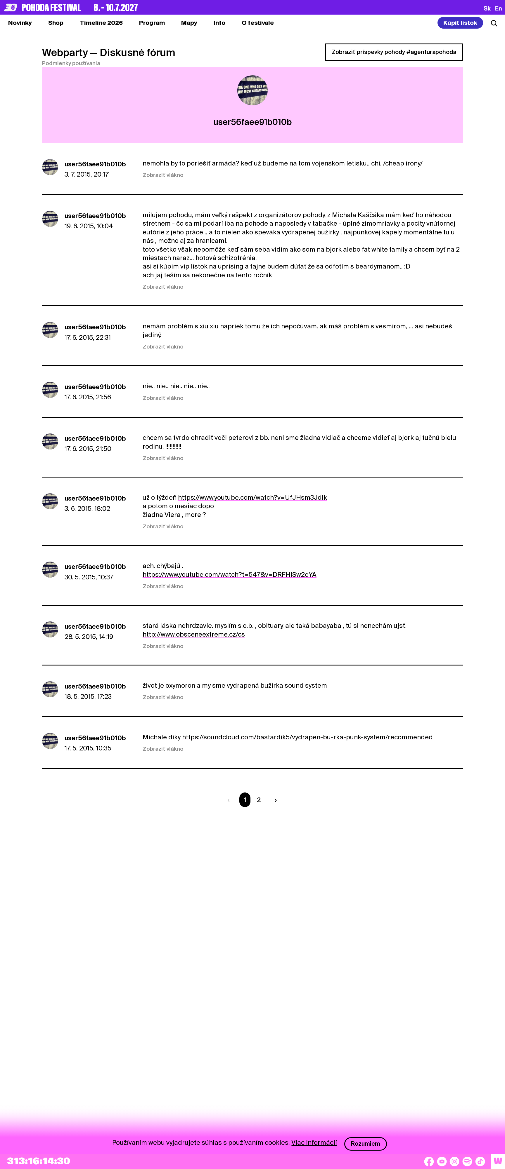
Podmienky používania (71, 63)
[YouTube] (442, 1161)
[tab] (56, 23)
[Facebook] (429, 1161)
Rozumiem (365, 1143)
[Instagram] (454, 1161)
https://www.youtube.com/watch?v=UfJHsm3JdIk (252, 497)
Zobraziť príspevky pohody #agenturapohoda (394, 51)
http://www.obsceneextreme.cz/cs (194, 634)
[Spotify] (467, 1161)
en (498, 8)
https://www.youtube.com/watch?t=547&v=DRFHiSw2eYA (230, 574)
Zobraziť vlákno (163, 175)
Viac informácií (314, 1142)
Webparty (65, 52)
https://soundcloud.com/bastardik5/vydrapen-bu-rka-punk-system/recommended (307, 737)
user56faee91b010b (95, 164)
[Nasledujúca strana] (274, 799)
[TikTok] (480, 1161)
